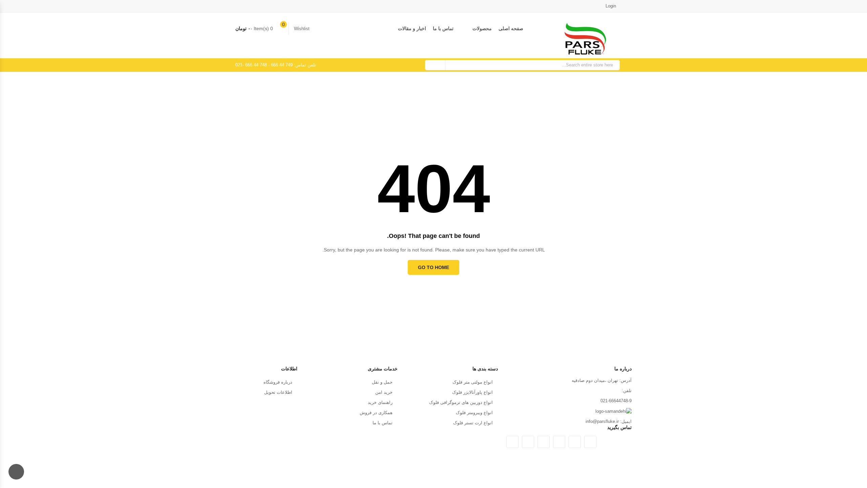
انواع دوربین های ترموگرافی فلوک (461, 402)
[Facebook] (575, 442)
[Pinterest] (512, 442)
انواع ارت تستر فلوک (473, 422)
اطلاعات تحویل (278, 392)
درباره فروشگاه (277, 382)
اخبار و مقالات (412, 28)
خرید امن (384, 392)
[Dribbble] (543, 442)
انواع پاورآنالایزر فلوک (472, 392)
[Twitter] (590, 442)
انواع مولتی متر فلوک (472, 382)
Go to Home (433, 267)
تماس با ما (443, 28)
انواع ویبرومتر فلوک (474, 412)
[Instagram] (528, 442)
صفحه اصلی (511, 28)
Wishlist (302, 28)
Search (435, 65)
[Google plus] (559, 442)
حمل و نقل (382, 382)
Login (611, 5)
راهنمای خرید (380, 402)
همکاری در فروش (376, 412)
